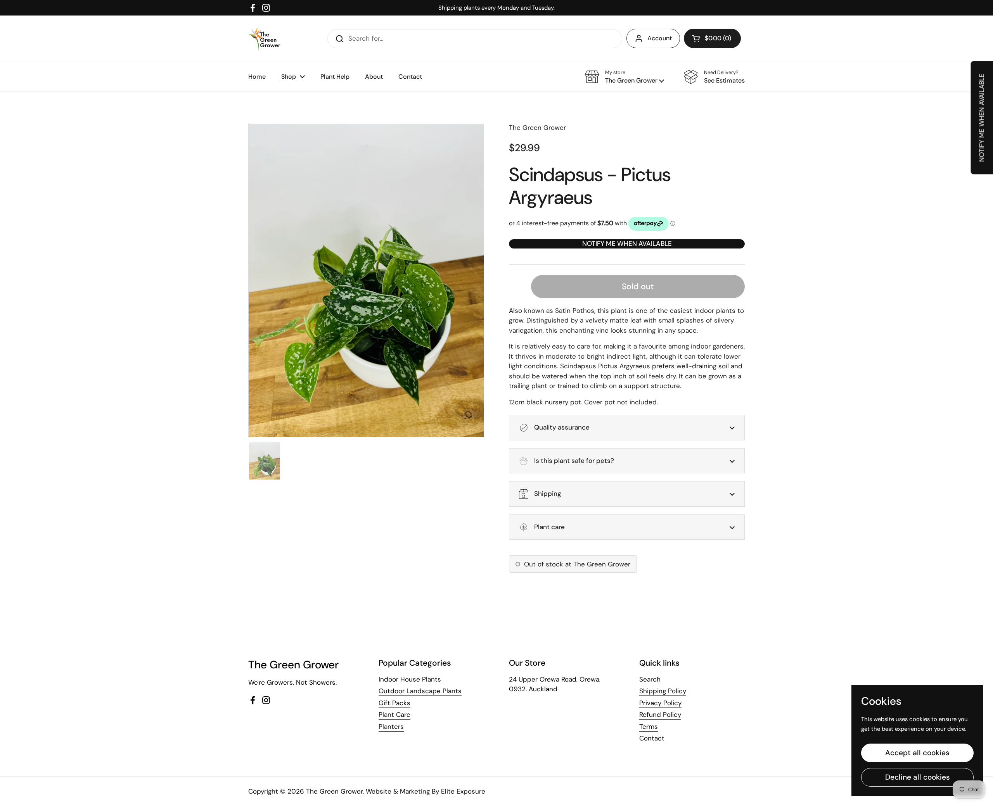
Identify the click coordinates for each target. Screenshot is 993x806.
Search (650, 679)
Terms (648, 726)
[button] (712, 38)
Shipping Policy (662, 691)
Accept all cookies (917, 753)
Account (659, 38)
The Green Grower (334, 791)
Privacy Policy (660, 703)
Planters (391, 726)
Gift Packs (394, 703)
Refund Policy (660, 714)
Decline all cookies (917, 777)
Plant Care (394, 714)
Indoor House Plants (410, 679)
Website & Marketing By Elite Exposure (424, 791)
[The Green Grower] (264, 38)
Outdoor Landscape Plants (420, 691)
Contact (651, 738)
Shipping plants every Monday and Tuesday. (496, 8)
